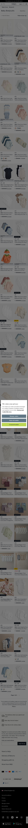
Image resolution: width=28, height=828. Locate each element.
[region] (14, 414)
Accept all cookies (14, 424)
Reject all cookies (14, 420)
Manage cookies (14, 416)
